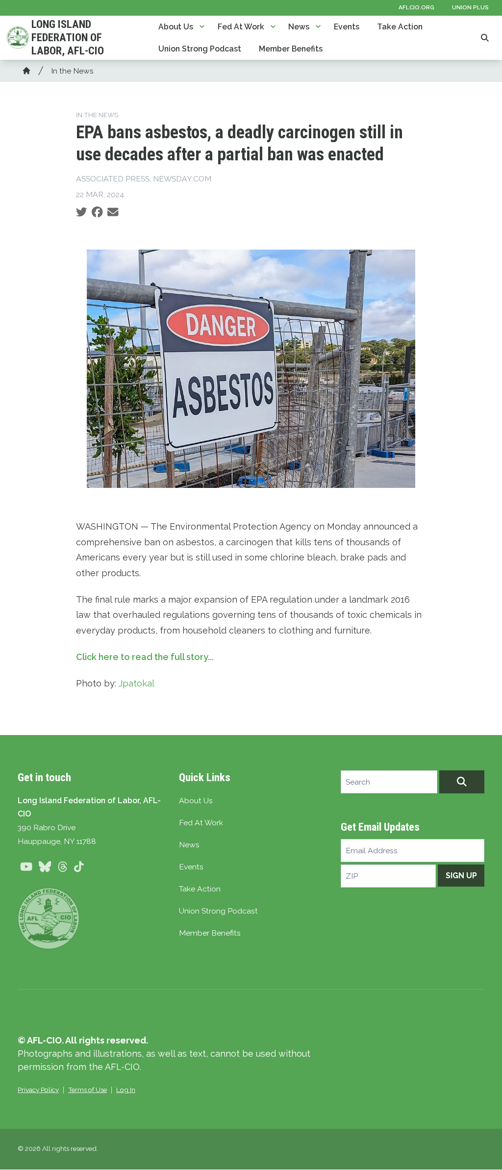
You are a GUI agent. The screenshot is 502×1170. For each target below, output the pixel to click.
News (298, 26)
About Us (175, 26)
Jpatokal (136, 683)
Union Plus (470, 7)
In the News (72, 71)
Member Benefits (291, 48)
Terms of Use (87, 1090)
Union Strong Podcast (199, 48)
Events (346, 26)
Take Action (400, 26)
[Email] (113, 212)
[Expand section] (202, 26)
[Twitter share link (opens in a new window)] (81, 212)
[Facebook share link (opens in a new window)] (97, 212)
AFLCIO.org (416, 7)
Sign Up (461, 875)
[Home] (26, 70)
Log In (125, 1090)
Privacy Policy (38, 1090)
